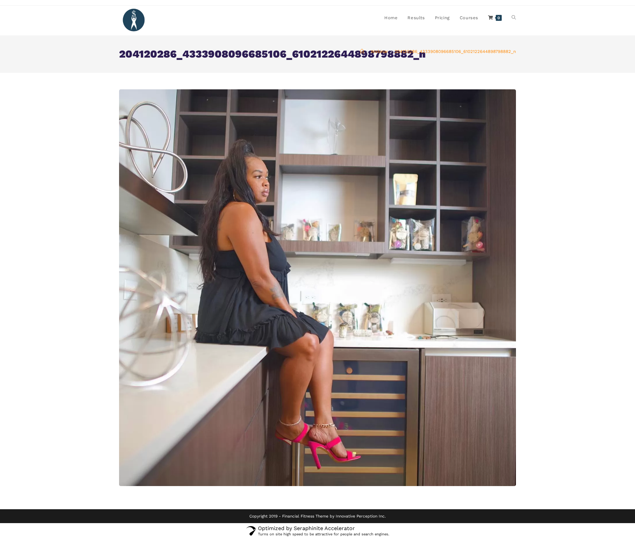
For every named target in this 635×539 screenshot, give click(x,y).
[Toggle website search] (514, 18)
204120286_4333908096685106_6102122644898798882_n (455, 51)
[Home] (362, 51)
